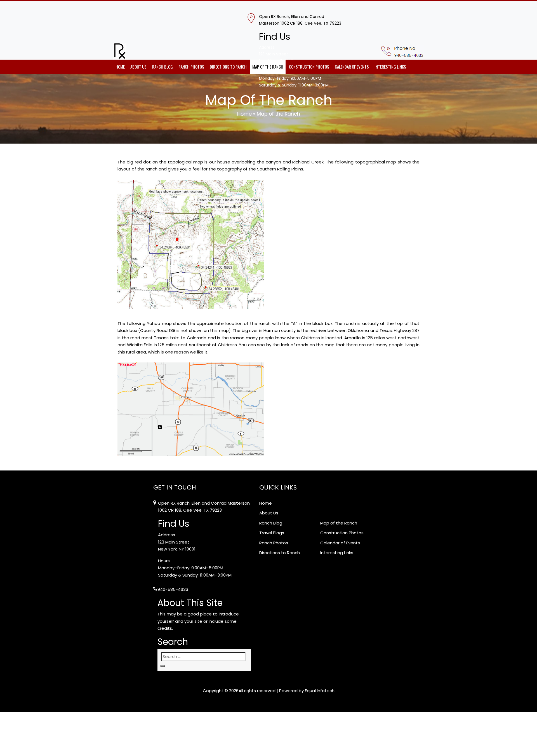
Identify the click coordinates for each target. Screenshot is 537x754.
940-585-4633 (172, 589)
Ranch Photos (191, 67)
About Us (138, 67)
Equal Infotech (320, 691)
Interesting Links (390, 67)
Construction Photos (309, 67)
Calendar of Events (352, 67)
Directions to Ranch (228, 67)
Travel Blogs (271, 533)
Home (120, 67)
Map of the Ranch (267, 67)
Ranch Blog (162, 67)
